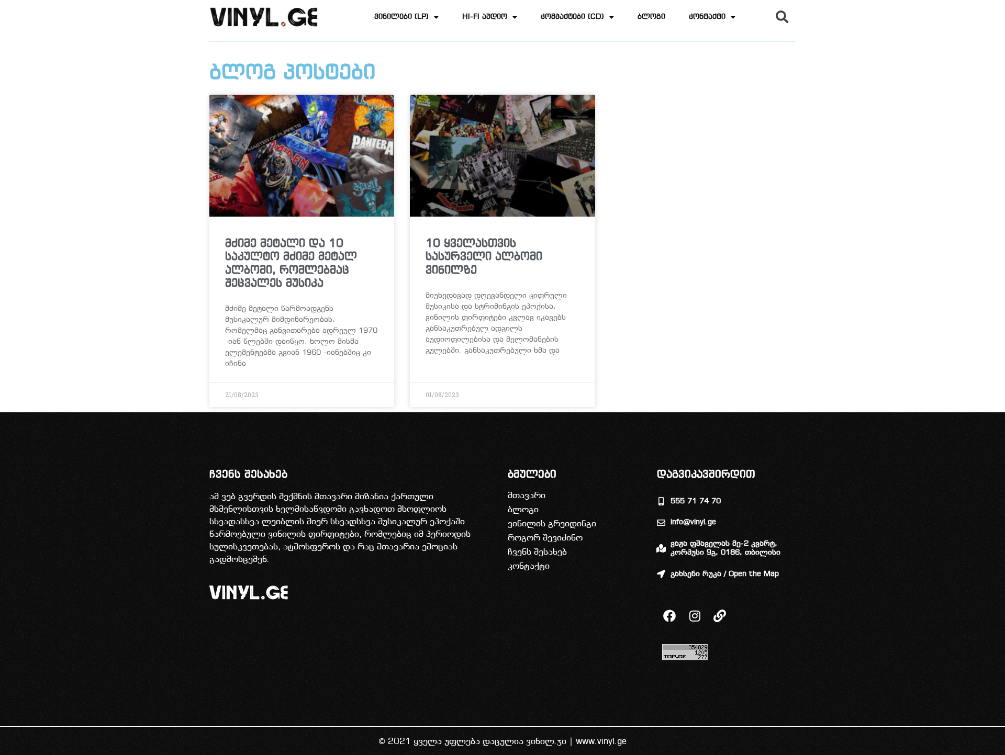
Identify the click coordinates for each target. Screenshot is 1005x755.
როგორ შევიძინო (545, 538)
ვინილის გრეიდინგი (552, 524)
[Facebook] (669, 615)
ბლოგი (651, 17)
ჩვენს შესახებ (537, 552)
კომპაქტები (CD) (572, 17)
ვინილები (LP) (401, 17)
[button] (782, 16)
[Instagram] (694, 615)
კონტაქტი (707, 17)
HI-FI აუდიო (484, 17)
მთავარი (526, 495)
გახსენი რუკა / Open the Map (725, 574)
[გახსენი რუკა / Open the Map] (661, 574)
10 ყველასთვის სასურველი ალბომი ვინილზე (484, 257)
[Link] (719, 615)
